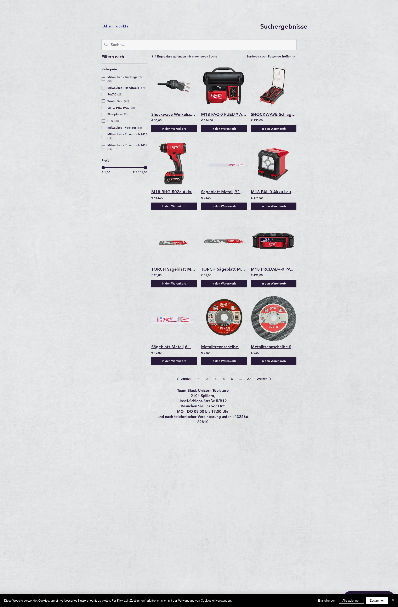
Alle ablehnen (351, 600)
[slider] (103, 167)
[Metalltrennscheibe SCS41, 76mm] (273, 318)
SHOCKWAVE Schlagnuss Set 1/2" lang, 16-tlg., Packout (273, 114)
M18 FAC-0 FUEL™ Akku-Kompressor (224, 114)
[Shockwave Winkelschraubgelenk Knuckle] (174, 86)
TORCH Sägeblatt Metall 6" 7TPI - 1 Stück (174, 269)
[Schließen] (393, 600)
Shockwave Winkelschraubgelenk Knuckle (174, 114)
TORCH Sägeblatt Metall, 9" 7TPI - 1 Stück (224, 269)
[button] (183, 379)
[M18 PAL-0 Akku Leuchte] (273, 163)
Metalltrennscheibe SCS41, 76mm (273, 346)
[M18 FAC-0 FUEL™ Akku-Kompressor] (224, 86)
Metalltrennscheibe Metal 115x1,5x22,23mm (224, 346)
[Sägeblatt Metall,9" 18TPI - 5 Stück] (224, 163)
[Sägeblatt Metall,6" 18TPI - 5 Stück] (174, 318)
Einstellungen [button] (327, 600)
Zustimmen (377, 600)
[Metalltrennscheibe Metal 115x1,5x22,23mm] (224, 318)
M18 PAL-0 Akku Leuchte (273, 191)
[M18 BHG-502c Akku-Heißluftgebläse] (174, 163)
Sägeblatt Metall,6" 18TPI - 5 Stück (174, 346)
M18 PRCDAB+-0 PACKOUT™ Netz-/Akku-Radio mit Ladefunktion (273, 269)
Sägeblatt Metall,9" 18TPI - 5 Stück (224, 191)
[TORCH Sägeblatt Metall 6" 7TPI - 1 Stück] (174, 241)
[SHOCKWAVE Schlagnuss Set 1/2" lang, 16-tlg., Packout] (273, 86)
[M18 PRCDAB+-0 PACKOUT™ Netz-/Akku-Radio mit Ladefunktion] (273, 241)
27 (249, 379)
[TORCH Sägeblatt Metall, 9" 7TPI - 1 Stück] (224, 241)
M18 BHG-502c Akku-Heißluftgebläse (174, 191)
